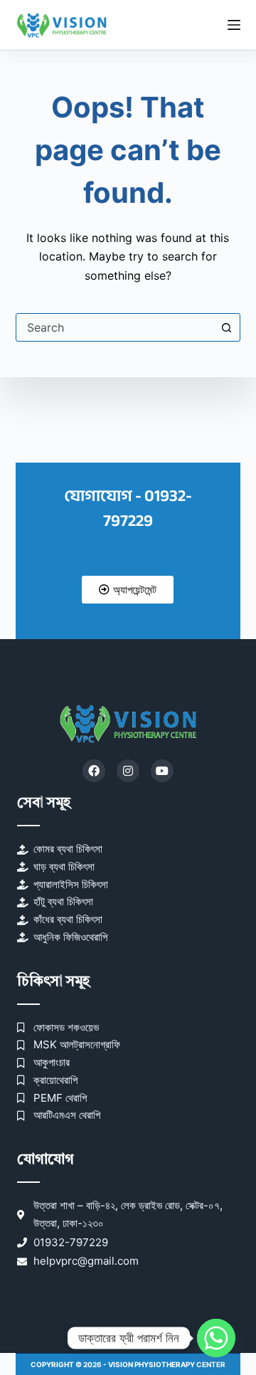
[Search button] (226, 327)
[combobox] (114, 327)
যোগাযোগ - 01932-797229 (128, 508)
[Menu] (234, 25)
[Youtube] (162, 770)
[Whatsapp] (216, 1338)
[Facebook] (93, 770)
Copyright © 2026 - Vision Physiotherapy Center (128, 1364)
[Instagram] (128, 770)
